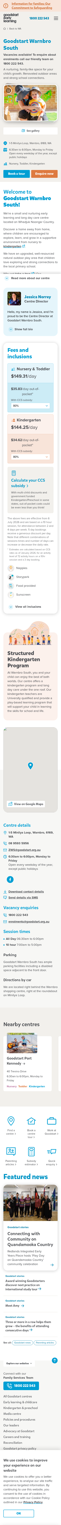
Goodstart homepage (11, 18)
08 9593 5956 (18, 843)
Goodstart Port (19, 1061)
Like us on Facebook (10, 879)
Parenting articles (45, 1343)
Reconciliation (12, 1443)
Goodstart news (22, 1343)
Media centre (12, 1414)
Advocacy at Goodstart (18, 1431)
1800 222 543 (39, 18)
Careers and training (16, 1437)
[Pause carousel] (8, 90)
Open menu (56, 18)
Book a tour (16, 174)
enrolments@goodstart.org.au (28, 921)
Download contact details (26, 891)
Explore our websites (17, 1363)
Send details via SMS (23, 897)
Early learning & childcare (20, 1402)
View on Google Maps (28, 804)
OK (18, 1513)
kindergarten (12, 246)
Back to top (55, 1360)
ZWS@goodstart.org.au (24, 850)
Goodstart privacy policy (19, 1448)
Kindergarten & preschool (20, 1408)
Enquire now (44, 174)
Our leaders (11, 1425)
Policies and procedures (19, 1420)
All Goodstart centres (17, 1396)
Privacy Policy (33, 1502)
